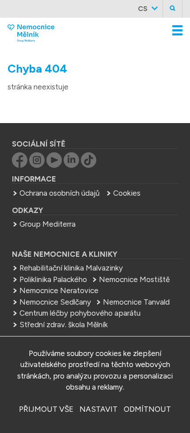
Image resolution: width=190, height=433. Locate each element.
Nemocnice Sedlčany (55, 302)
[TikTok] (88, 165)
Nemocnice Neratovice (59, 290)
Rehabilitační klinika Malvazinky (71, 267)
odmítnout (147, 409)
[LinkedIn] (71, 165)
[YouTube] (54, 165)
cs (143, 8)
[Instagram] (37, 165)
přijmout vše (46, 409)
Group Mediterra (47, 224)
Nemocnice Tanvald (136, 302)
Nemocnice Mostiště (134, 279)
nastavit (99, 409)
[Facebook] (19, 165)
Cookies (127, 193)
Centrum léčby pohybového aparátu (80, 313)
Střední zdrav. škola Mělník (63, 324)
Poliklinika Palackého (53, 279)
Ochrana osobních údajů (59, 193)
